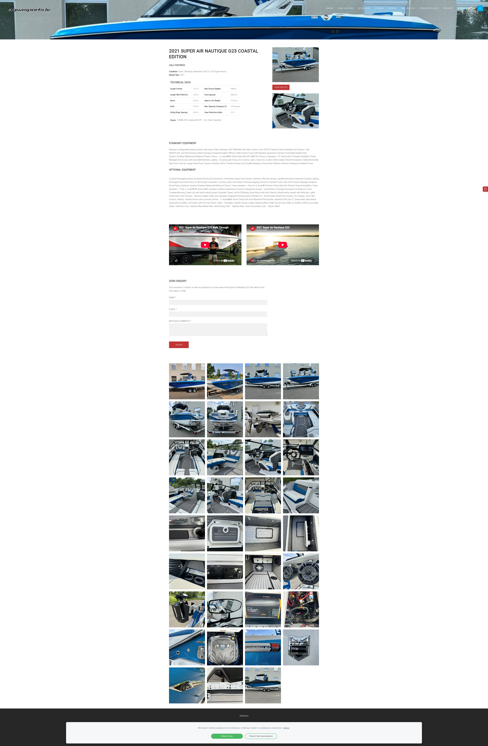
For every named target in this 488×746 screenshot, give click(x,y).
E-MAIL (173, 309)
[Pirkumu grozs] (485, 189)
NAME (172, 297)
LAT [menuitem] (480, 8)
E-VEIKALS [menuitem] (379, 8)
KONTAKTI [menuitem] (462, 8)
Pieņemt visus (227, 736)
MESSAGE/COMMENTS (180, 321)
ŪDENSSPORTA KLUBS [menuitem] (429, 8)
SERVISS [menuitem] (392, 8)
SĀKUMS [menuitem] (329, 8)
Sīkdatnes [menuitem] (244, 716)
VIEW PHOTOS (280, 87)
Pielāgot (286, 728)
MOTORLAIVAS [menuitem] (364, 8)
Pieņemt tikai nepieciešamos (261, 736)
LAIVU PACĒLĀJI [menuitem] (407, 8)
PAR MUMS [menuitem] (448, 8)
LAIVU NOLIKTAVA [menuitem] (345, 8)
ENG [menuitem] (474, 8)
